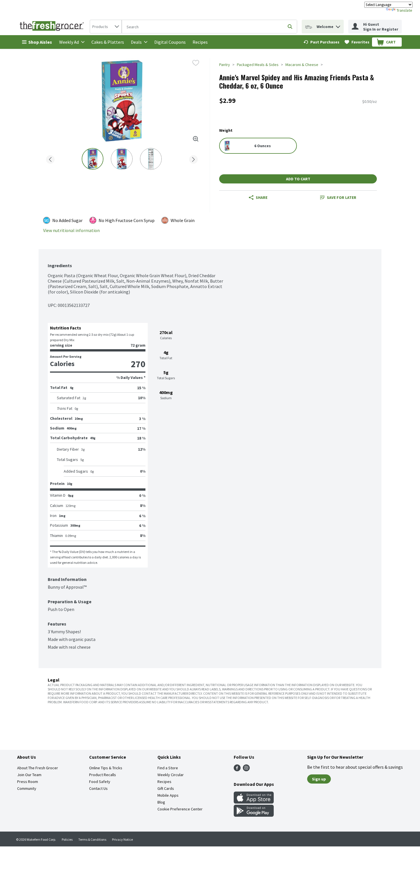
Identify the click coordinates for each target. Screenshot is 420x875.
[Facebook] (237, 769)
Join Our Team (29, 774)
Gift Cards (165, 788)
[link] (321, 42)
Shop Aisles (40, 42)
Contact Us (98, 788)
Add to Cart (298, 178)
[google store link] (254, 815)
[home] (52, 26)
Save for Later (341, 197)
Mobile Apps (168, 795)
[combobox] (106, 26)
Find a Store (167, 767)
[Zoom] (195, 139)
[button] (338, 25)
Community (26, 788)
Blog (161, 802)
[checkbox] (195, 62)
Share (261, 197)
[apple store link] (254, 802)
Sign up (319, 779)
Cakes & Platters (107, 42)
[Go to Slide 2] (121, 159)
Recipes (200, 42)
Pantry (224, 64)
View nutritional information (71, 230)
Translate (404, 10)
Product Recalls (102, 774)
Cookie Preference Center (180, 809)
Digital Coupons (170, 42)
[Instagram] (246, 769)
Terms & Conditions (92, 839)
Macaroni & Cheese (301, 64)
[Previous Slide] (50, 158)
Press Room (27, 781)
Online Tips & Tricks (105, 767)
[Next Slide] (193, 158)
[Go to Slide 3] (151, 159)
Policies (67, 839)
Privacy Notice (122, 839)
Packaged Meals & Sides (258, 64)
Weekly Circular (170, 774)
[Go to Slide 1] (92, 159)
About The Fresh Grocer (37, 767)
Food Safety (99, 781)
